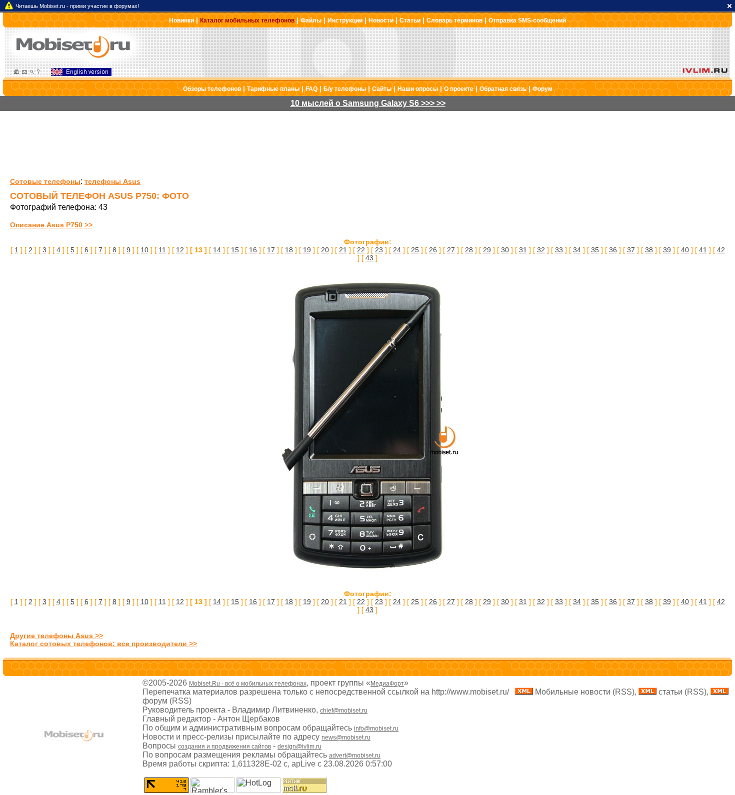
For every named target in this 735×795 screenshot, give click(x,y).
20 (325, 250)
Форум (542, 88)
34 (577, 250)
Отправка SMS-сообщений (527, 20)
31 (523, 250)
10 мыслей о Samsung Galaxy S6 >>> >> (368, 103)
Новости (381, 20)
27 (451, 250)
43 (370, 258)
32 (541, 250)
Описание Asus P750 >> (51, 225)
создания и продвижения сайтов (224, 746)
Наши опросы (418, 88)
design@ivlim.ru (300, 746)
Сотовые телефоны (45, 181)
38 (649, 250)
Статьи (410, 20)
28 (469, 250)
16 (253, 250)
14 (217, 250)
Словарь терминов (454, 20)
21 (343, 250)
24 (397, 250)
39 (667, 250)
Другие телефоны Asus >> (56, 636)
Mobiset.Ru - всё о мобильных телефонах (247, 683)
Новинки (181, 20)
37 (631, 250)
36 (613, 250)
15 (235, 250)
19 (307, 250)
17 (271, 250)
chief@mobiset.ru (344, 710)
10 (144, 250)
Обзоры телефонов (212, 88)
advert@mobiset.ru (354, 755)
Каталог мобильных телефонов (247, 20)
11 (162, 250)
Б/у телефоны (345, 88)
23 (379, 250)
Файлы (311, 20)
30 (505, 250)
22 (361, 250)
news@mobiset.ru (346, 737)
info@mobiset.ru (376, 728)
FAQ (312, 88)
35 (595, 250)
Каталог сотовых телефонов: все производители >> (103, 644)
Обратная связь (503, 88)
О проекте (459, 88)
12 (180, 250)
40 (685, 250)
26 (433, 250)
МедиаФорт (387, 683)
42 (721, 250)
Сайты (382, 88)
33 (559, 250)
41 (703, 250)
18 (289, 250)
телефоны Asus (112, 181)
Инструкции (345, 20)
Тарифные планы (273, 88)
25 (415, 250)
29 (487, 250)
